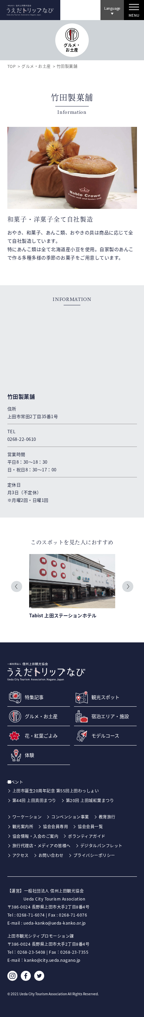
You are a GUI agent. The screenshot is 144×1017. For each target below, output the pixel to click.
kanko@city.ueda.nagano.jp (52, 960)
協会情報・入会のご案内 (35, 836)
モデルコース (105, 735)
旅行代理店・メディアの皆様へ (41, 845)
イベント (18, 782)
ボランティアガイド (86, 836)
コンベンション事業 (70, 816)
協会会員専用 (55, 826)
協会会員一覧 (90, 826)
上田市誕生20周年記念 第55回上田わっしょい (55, 790)
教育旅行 (107, 816)
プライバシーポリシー (94, 855)
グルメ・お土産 (36, 66)
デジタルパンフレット (101, 845)
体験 (29, 755)
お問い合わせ (51, 855)
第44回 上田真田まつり (34, 800)
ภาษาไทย (111, 27)
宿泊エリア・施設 (110, 716)
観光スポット (105, 697)
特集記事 (34, 697)
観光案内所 (22, 826)
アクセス (20, 855)
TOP (11, 66)
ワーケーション (27, 816)
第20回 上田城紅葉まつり (90, 800)
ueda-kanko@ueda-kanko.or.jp (54, 923)
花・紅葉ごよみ (41, 735)
